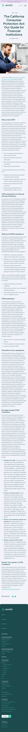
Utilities (3, 653)
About (4, 614)
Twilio (3, 678)
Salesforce (4, 662)
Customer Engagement (6, 686)
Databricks (4, 674)
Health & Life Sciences (6, 651)
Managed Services (5, 684)
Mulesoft (4, 672)
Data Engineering (5, 692)
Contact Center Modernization (7, 711)
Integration (4, 688)
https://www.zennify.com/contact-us (11, 589)
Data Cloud (5, 666)
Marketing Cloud (6, 668)
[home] (7, 5)
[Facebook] (13, 596)
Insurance (4, 645)
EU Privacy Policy (5, 726)
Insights (5, 623)
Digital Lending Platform (6, 703)
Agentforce (5, 670)
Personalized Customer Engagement (8, 707)
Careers (5, 628)
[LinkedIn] (15, 596)
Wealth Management (6, 643)
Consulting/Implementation (7, 694)
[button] (21, 5)
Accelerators (4, 696)
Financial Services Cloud (7, 664)
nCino (3, 676)
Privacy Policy (4, 724)
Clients (4, 619)
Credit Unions (4, 641)
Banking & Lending (5, 639)
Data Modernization (5, 705)
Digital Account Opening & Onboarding (9, 709)
